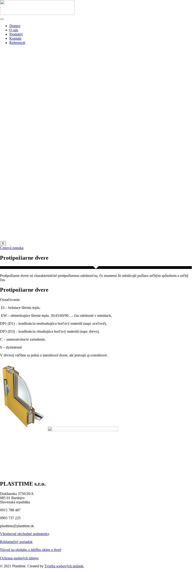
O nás (13, 30)
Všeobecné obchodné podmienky (24, 534)
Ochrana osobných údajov (19, 558)
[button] (11, 248)
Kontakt (15, 38)
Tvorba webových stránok (63, 566)
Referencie (17, 43)
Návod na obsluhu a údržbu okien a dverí (30, 550)
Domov (15, 26)
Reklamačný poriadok (16, 542)
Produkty (16, 34)
